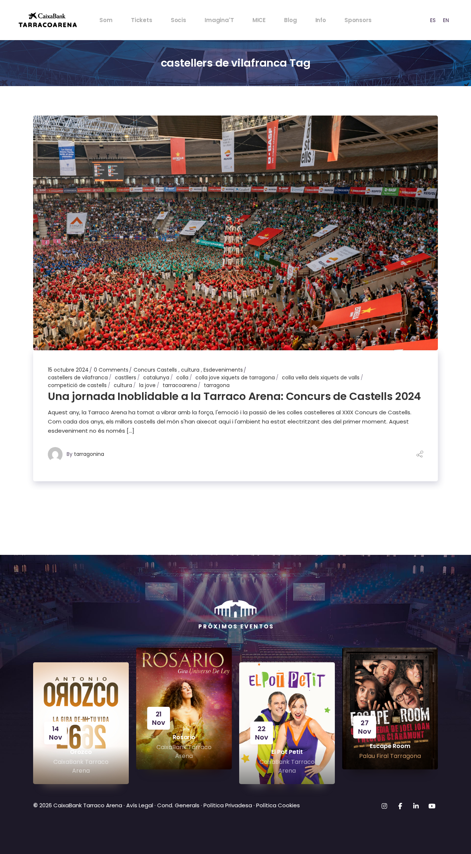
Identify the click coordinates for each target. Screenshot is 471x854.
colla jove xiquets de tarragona (235, 377)
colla (182, 377)
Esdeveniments (223, 369)
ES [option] (433, 20)
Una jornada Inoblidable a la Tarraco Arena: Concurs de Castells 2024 (234, 396)
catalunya (156, 377)
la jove (147, 385)
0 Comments (111, 369)
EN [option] (446, 20)
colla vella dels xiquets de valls (321, 377)
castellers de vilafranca (78, 377)
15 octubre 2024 (68, 369)
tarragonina (89, 454)
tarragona (217, 385)
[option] (432, 20)
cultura (190, 369)
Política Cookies (278, 805)
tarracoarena (180, 385)
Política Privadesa (227, 805)
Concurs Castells (155, 369)
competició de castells (77, 385)
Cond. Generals (178, 805)
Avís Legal (139, 805)
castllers (125, 377)
